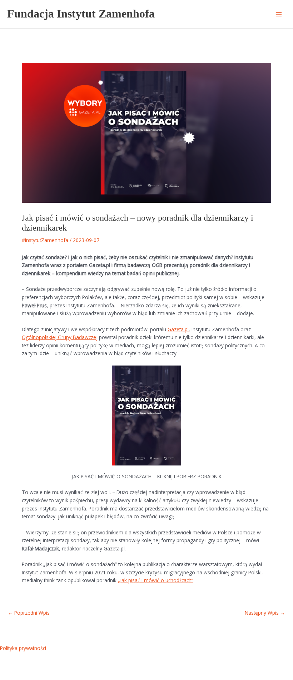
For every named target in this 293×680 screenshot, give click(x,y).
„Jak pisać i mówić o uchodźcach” (155, 580)
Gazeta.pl (178, 329)
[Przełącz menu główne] (279, 14)
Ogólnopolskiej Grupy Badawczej (60, 337)
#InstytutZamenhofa (45, 240)
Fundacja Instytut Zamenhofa (81, 13)
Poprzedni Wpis (29, 612)
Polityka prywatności (23, 648)
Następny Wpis (265, 612)
